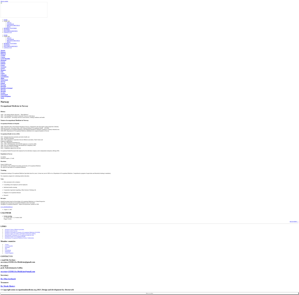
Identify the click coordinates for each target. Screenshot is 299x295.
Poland (3, 83)
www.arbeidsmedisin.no (7, 207)
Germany (3, 67)
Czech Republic (5, 58)
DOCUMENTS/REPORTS (11, 31)
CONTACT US (8, 32)
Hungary (3, 70)
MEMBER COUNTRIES (10, 28)
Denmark (3, 60)
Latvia (3, 73)
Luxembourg (4, 76)
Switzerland (4, 94)
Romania (3, 86)
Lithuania (4, 75)
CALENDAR (10, 24)
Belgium (3, 52)
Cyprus (3, 57)
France (3, 65)
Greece (3, 68)
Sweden (3, 93)
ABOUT (9, 22)
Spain (2, 98)
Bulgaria (3, 54)
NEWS (8, 26)
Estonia (3, 62)
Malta (2, 78)
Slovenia (3, 89)
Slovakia (3, 91)
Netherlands (4, 80)
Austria (3, 50)
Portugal (3, 85)
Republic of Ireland (6, 88)
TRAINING (7, 29)
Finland (3, 63)
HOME (5, 19)
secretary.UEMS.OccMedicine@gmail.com (18, 271)
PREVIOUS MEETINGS (13, 25)
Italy (2, 72)
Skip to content (4, 1)
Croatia (3, 55)
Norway (3, 81)
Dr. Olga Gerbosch (8, 279)
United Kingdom (6, 96)
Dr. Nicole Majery (8, 286)
